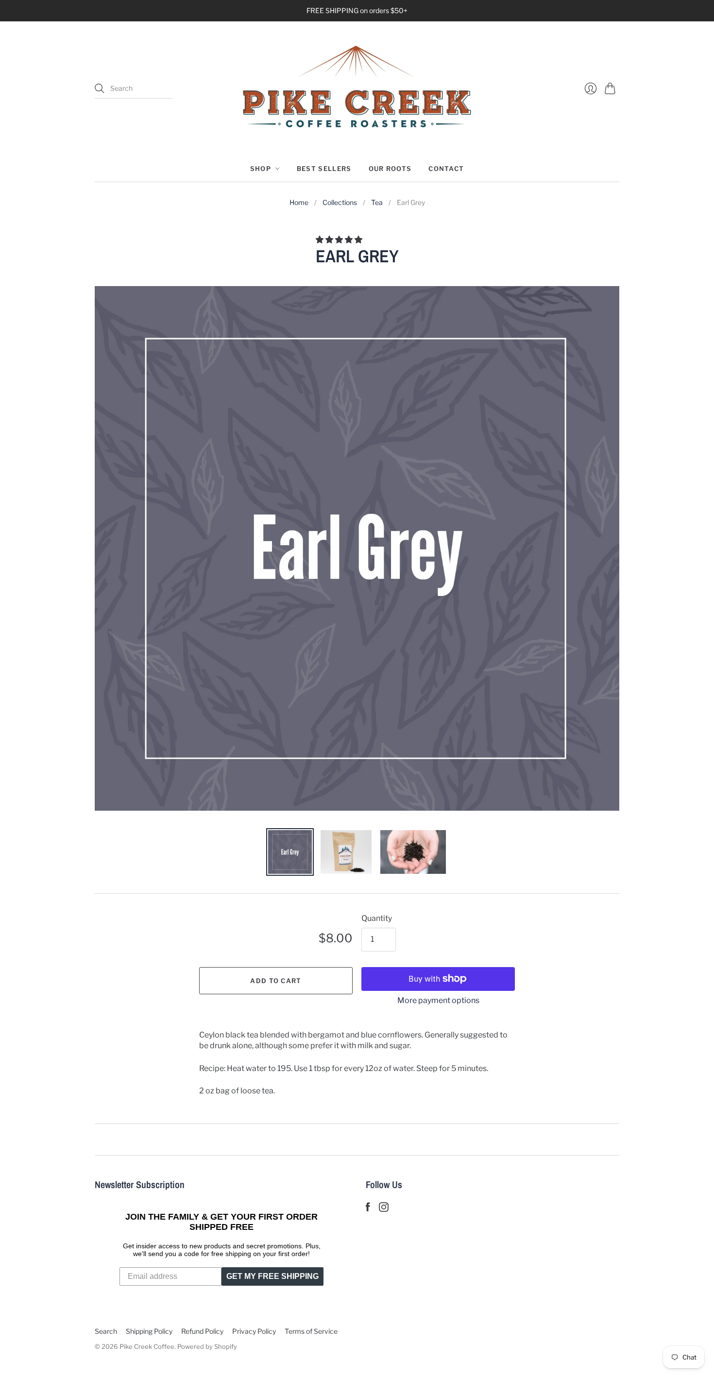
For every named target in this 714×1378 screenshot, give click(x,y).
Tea (377, 202)
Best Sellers (324, 168)
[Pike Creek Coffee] (357, 88)
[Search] (99, 88)
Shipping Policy (149, 1331)
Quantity (376, 918)
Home (298, 202)
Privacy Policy (254, 1331)
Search (106, 1331)
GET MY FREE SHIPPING (272, 1276)
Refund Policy (202, 1331)
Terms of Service (311, 1331)
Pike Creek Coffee (146, 1346)
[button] (340, 239)
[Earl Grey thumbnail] (290, 852)
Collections (340, 202)
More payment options (438, 1000)
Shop (260, 168)
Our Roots (390, 168)
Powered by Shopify (207, 1346)
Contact (446, 168)
